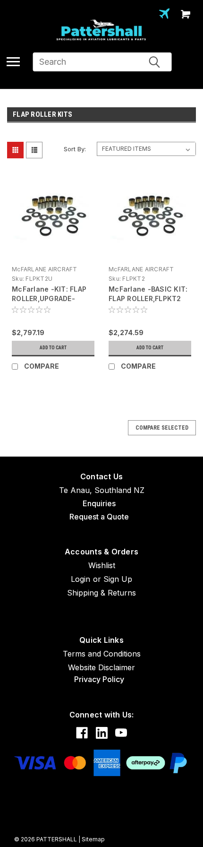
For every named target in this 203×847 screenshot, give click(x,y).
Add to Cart (53, 347)
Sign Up (117, 579)
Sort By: (75, 149)
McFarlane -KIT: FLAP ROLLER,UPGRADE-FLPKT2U (49, 298)
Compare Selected (161, 427)
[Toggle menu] (13, 61)
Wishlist (101, 565)
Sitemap (93, 839)
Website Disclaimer (101, 667)
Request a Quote (99, 516)
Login (80, 579)
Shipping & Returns (101, 592)
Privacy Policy (99, 679)
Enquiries (99, 503)
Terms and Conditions (102, 653)
